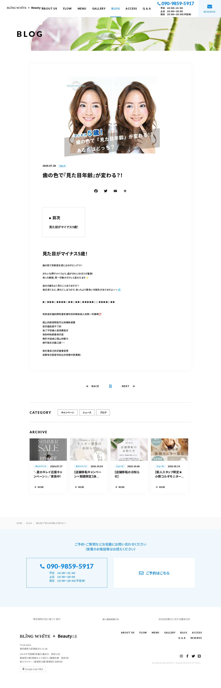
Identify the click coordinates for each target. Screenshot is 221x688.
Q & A (147, 8)
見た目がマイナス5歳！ (63, 227)
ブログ (62, 166)
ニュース (87, 412)
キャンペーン (67, 412)
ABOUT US (49, 8)
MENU (82, 8)
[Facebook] (96, 191)
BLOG (115, 8)
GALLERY (99, 8)
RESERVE (196, 638)
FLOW (67, 8)
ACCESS (131, 8)
